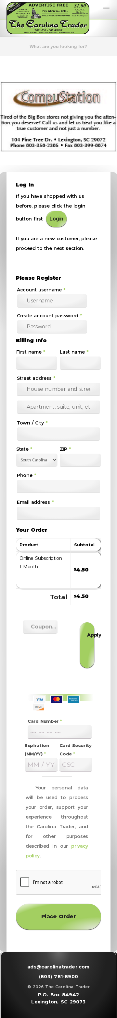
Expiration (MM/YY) (37, 749)
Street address (36, 378)
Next (109, 115)
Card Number (45, 721)
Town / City (32, 423)
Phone (26, 475)
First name (30, 352)
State (24, 449)
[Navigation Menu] (106, 5)
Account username (41, 290)
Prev (8, 115)
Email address (35, 502)
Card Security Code (75, 749)
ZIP (65, 449)
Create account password (49, 316)
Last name (74, 352)
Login (56, 218)
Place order (58, 916)
